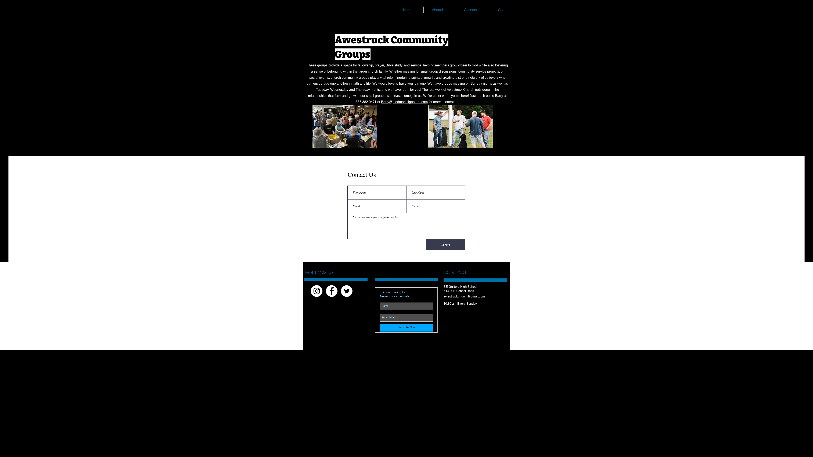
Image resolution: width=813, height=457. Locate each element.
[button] (470, 10)
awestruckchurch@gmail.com (464, 296)
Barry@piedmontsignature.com (404, 102)
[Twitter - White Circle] (347, 291)
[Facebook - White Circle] (331, 291)
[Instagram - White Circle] (316, 291)
